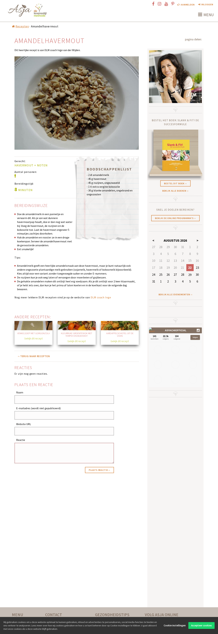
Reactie (20, 440)
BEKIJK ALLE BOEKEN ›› (175, 190)
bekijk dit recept (34, 338)
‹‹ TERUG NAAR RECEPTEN (34, 356)
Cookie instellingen (175, 625)
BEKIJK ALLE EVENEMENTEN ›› (175, 294)
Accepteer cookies (201, 625)
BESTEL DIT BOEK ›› (175, 183)
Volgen (195, 337)
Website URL (23, 424)
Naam (19, 392)
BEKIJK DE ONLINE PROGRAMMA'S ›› (175, 218)
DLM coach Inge (101, 297)
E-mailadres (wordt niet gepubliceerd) (38, 408)
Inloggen (206, 4)
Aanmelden (187, 4)
